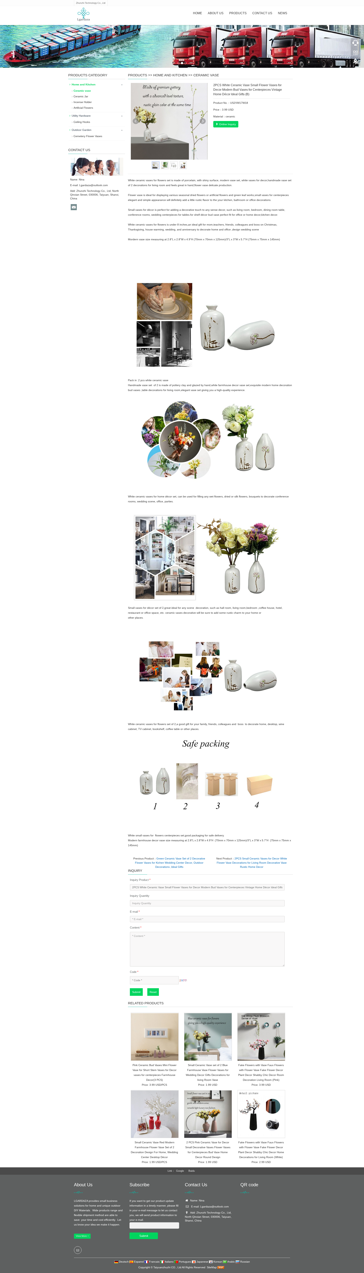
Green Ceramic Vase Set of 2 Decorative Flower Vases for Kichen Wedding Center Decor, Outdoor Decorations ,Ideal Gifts (170, 862)
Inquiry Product (140, 879)
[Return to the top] (355, 62)
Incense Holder (83, 102)
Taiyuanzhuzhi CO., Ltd (167, 1267)
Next (203, 121)
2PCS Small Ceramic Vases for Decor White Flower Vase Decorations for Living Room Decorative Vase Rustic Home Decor (252, 862)
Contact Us (262, 13)
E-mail (135, 911)
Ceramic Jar (81, 96)
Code (134, 971)
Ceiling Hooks (82, 121)
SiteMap (212, 1267)
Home (197, 13)
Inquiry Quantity (139, 895)
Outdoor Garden (81, 129)
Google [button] (180, 1170)
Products (238, 13)
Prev (136, 121)
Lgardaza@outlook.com (93, 185)
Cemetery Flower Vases (88, 136)
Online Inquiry (227, 124)
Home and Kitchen (170, 75)
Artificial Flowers (83, 107)
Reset (153, 992)
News (282, 13)
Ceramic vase (206, 75)
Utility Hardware (81, 115)
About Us (216, 13)
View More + (82, 1236)
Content (135, 927)
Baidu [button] (191, 1170)
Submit (136, 992)
